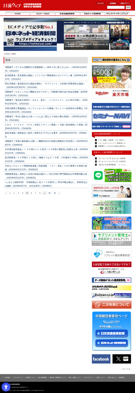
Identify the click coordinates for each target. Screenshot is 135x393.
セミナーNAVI (42, 14)
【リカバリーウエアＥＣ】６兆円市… (112, 161)
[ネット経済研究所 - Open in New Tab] (111, 281)
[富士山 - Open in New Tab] (111, 296)
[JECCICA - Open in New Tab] (111, 208)
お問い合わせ (112, 377)
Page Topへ (126, 369)
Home (17, 14)
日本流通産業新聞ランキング (107, 134)
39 (55, 193)
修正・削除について (75, 377)
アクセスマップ (18, 377)
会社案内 (7, 377)
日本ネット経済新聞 (92, 14)
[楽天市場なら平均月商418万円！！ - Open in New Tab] (111, 82)
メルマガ (100, 3)
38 (49, 193)
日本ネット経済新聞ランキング (108, 152)
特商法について (30, 377)
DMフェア (117, 14)
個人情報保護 (42, 377)
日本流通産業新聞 (67, 14)
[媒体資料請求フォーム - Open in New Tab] (111, 60)
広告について (100, 377)
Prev (96, 117)
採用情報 (121, 377)
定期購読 (113, 3)
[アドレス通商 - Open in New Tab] (111, 192)
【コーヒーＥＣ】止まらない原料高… (112, 158)
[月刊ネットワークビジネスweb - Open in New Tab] (111, 288)
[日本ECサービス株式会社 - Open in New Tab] (111, 176)
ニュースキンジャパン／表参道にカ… (112, 143)
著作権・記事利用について (58, 377)
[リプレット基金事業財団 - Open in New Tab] (111, 254)
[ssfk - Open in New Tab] (111, 240)
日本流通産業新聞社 (23, 5)
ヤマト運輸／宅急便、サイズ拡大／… (112, 140)
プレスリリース (88, 377)
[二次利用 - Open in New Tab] (111, 305)
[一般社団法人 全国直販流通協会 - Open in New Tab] (111, 224)
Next (127, 117)
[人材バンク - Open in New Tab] (111, 269)
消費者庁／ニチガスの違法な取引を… (112, 146)
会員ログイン (125, 3)
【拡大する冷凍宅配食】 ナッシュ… (112, 165)
